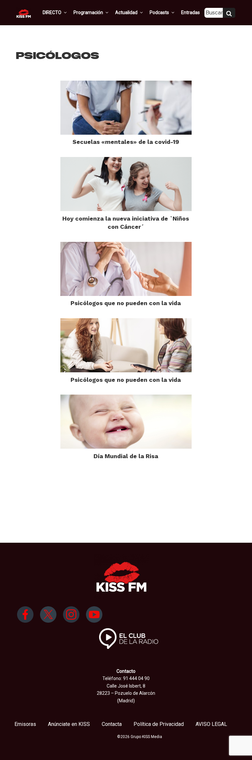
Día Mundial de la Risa (126, 456)
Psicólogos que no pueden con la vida (126, 303)
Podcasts (159, 12)
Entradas (190, 12)
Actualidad (126, 12)
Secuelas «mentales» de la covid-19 (126, 141)
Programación (88, 12)
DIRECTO (52, 12)
